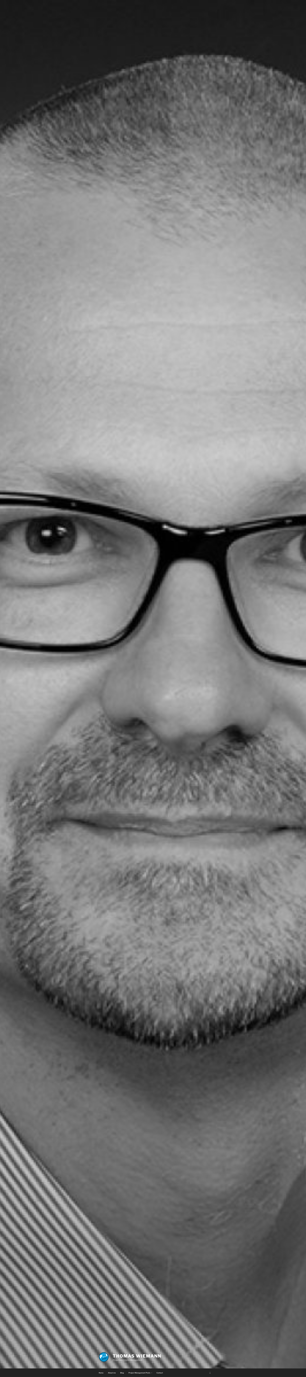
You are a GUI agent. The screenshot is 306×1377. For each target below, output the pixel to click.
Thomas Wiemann (137, 1356)
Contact (159, 1373)
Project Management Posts (139, 1373)
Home (101, 1373)
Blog (122, 1373)
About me (112, 1373)
